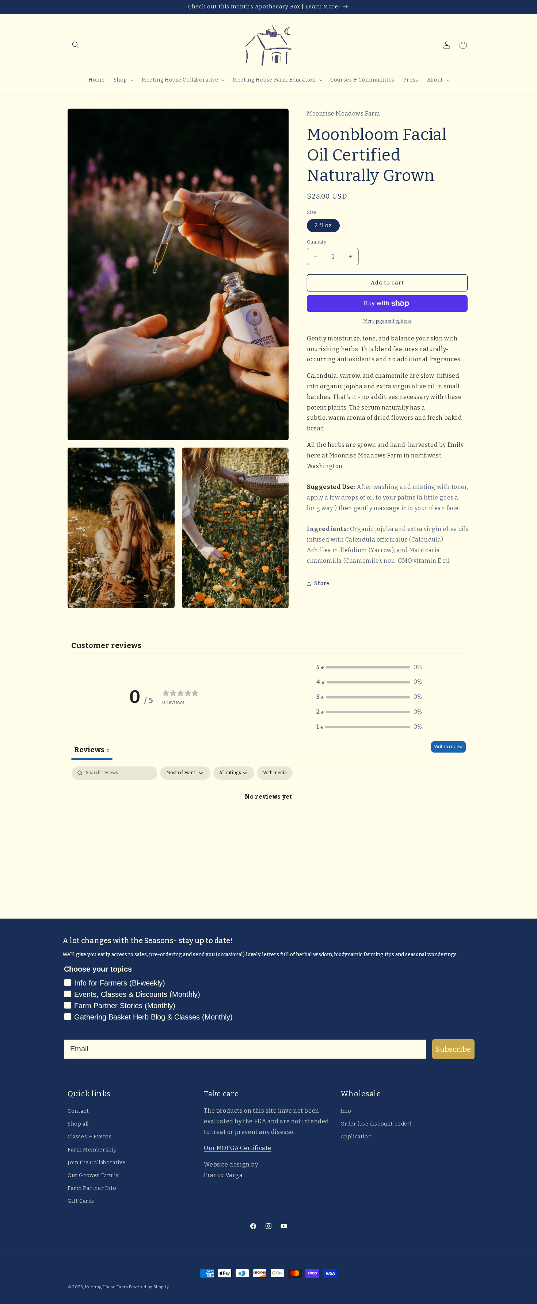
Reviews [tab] (92, 749)
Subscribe (453, 1049)
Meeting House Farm (106, 1287)
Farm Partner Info (92, 1188)
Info (345, 1111)
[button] (76, 45)
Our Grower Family (93, 1175)
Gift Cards (81, 1201)
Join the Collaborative (96, 1163)
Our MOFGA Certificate (237, 1148)
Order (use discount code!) (376, 1124)
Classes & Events (90, 1137)
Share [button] (322, 583)
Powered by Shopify (149, 1287)
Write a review (448, 746)
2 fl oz (323, 225)
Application (356, 1137)
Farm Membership (92, 1149)
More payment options (387, 321)
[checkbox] (275, 773)
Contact (78, 1111)
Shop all (78, 1124)
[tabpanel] (268, 821)
